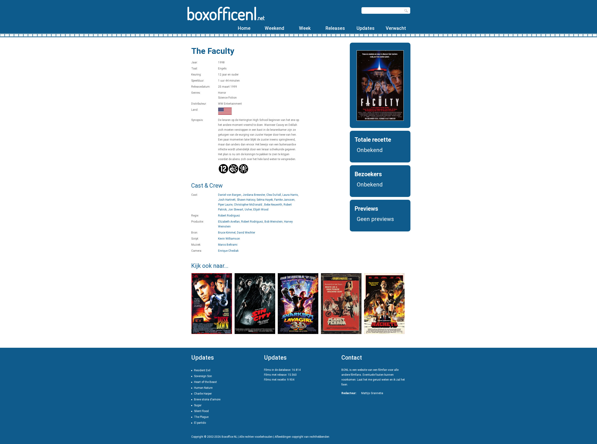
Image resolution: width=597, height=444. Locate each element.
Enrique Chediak (228, 250)
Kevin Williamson (229, 238)
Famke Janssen (284, 199)
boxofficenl (226, 13)
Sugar (197, 405)
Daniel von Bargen (229, 194)
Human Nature (203, 387)
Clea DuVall (273, 194)
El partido (200, 422)
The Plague (201, 417)
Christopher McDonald (248, 204)
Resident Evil (202, 370)
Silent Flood (201, 411)
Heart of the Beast (205, 382)
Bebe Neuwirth (273, 204)
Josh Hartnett (227, 199)
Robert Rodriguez (229, 215)
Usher (248, 209)
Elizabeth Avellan (229, 221)
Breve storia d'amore (207, 399)
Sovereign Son (203, 376)
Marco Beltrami (227, 244)
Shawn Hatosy (246, 199)
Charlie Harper (203, 393)
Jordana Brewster (254, 194)
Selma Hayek (265, 199)
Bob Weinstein (273, 221)
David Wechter (246, 232)
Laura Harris (290, 194)
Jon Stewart (235, 209)
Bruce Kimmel (227, 232)
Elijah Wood (260, 209)
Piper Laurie (225, 204)
